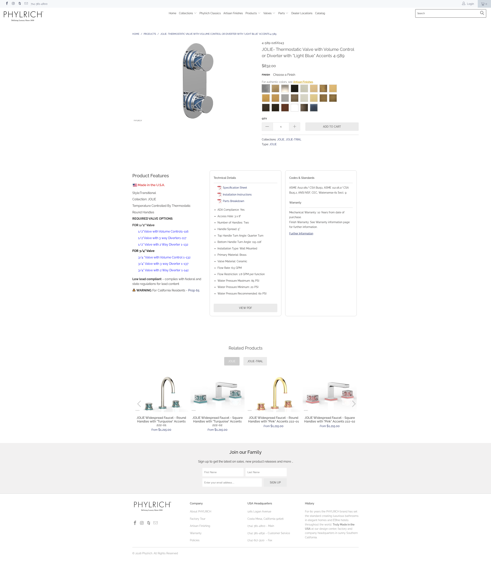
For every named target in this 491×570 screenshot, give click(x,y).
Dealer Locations (301, 13)
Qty (264, 118)
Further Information (301, 233)
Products (252, 13)
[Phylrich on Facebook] (7, 3)
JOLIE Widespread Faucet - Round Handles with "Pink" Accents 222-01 (273, 393)
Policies (194, 540)
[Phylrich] (41, 17)
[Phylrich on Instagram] (13, 3)
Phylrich (147, 553)
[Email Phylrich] (26, 3)
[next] (353, 403)
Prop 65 (193, 290)
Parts (282, 13)
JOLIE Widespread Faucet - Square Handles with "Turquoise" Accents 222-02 (217, 393)
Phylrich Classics (210, 13)
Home (172, 13)
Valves (267, 13)
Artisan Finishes (233, 13)
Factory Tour (197, 518)
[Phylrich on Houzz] (19, 3)
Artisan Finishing (200, 525)
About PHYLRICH (200, 511)
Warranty (196, 533)
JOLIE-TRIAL (293, 139)
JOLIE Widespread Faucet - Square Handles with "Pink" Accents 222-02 (330, 393)
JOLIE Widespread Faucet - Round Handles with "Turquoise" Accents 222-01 (161, 393)
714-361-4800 (39, 3)
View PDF (245, 307)
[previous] (140, 403)
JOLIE (280, 139)
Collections (186, 13)
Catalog (320, 13)
